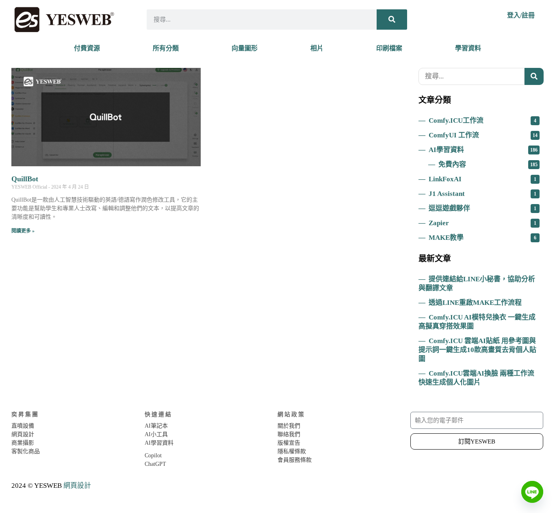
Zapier (482, 223)
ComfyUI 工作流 (483, 135)
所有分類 (166, 48)
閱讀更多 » (23, 231)
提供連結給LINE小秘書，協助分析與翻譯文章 (476, 283)
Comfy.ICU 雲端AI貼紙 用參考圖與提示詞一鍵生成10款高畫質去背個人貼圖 (477, 350)
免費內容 (487, 164)
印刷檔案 (389, 48)
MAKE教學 (482, 237)
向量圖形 (245, 48)
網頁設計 (77, 485)
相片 (316, 48)
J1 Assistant (482, 194)
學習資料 (468, 48)
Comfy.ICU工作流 (482, 120)
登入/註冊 (521, 15)
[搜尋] (392, 19)
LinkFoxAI (482, 179)
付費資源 (87, 48)
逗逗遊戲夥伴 (482, 208)
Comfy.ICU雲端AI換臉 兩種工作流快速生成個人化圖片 (476, 378)
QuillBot (24, 179)
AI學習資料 (483, 150)
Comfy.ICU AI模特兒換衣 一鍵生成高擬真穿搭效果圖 (476, 321)
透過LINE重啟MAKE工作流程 (475, 302)
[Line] (532, 492)
